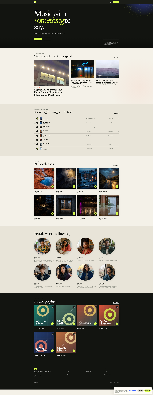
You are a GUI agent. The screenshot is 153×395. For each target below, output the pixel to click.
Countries (68, 373)
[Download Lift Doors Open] (116, 123)
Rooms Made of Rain (103, 218)
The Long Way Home (81, 328)
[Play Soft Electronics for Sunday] (52, 323)
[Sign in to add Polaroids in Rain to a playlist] (118, 144)
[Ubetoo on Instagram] (41, 376)
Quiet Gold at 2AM (59, 191)
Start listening (38, 38)
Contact (105, 371)
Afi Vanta (44, 140)
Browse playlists (116, 302)
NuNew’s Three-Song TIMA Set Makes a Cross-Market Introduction (107, 81)
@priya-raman (58, 258)
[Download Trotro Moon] (116, 140)
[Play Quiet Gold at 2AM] (74, 186)
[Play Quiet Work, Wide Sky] (74, 323)
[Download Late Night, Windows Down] (53, 334)
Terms (111, 382)
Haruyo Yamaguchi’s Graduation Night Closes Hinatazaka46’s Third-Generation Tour (82, 82)
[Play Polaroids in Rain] (95, 186)
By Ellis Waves (58, 329)
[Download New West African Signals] (117, 307)
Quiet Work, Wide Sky (60, 328)
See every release (116, 165)
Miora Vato (36, 192)
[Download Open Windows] (116, 131)
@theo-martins (101, 284)
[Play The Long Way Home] (95, 323)
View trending (116, 113)
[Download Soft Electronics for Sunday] (53, 307)
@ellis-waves (36, 284)
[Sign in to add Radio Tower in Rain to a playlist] (118, 148)
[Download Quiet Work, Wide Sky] (74, 307)
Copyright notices (88, 371)
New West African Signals (104, 328)
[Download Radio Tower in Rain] (116, 148)
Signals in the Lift (46, 126)
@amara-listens (79, 258)
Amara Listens (80, 257)
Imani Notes (101, 257)
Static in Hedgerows (103, 191)
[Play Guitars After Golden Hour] (74, 350)
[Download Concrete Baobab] (74, 197)
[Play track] (37, 118)
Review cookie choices (132, 390)
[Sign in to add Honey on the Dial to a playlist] (118, 136)
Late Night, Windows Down (39, 355)
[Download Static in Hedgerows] (117, 170)
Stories (68, 374)
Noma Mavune (45, 119)
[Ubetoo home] (35, 2)
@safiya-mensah (37, 258)
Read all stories (116, 57)
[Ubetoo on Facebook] (38, 376)
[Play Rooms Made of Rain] (117, 213)
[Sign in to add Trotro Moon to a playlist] (118, 140)
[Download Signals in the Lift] (116, 127)
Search (68, 371)
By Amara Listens (37, 356)
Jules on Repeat (59, 283)
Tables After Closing (38, 218)
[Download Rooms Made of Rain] (117, 197)
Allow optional (147, 390)
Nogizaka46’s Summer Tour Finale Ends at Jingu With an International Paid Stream (48, 92)
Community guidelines (107, 374)
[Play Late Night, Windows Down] (52, 350)
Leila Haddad (79, 283)
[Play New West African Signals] (117, 323)
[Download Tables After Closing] (53, 197)
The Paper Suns (45, 149)
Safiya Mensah (37, 257)
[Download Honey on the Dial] (116, 136)
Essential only (140, 390)
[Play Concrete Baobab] (74, 213)
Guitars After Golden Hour (61, 355)
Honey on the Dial (46, 135)
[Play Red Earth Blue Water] (52, 186)
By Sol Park (79, 329)
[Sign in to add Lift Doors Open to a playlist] (118, 123)
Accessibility (106, 373)
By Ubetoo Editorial (102, 329)
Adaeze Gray (58, 192)
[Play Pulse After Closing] (95, 213)
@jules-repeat (58, 284)
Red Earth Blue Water (38, 191)
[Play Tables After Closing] (52, 213)
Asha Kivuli (100, 219)
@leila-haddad (79, 284)
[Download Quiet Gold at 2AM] (74, 170)
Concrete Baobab (59, 218)
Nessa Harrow (79, 219)
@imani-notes (101, 258)
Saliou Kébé (57, 219)
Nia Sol (44, 132)
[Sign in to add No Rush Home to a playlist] (118, 118)
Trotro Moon (45, 139)
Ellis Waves (36, 283)
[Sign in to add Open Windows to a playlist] (118, 131)
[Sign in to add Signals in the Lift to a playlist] (118, 127)
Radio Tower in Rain (47, 148)
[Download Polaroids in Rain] (116, 144)
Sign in (111, 2)
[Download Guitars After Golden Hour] (74, 334)
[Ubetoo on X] (35, 376)
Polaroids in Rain (46, 143)
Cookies (118, 382)
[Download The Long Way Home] (96, 307)
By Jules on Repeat (59, 356)
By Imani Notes (36, 329)
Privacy (114, 382)
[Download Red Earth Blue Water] (53, 170)
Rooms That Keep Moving (90, 118)
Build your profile (47, 38)
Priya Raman (58, 257)
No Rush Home (46, 118)
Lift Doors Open (46, 122)
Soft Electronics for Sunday (39, 328)
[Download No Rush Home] (116, 118)
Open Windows (46, 130)
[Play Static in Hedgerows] (117, 186)
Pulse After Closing (81, 218)
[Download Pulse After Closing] (96, 197)
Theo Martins (101, 283)
